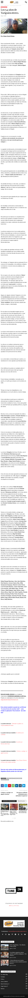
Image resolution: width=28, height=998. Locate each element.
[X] (5, 785)
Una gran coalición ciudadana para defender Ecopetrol (21, 794)
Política (2, 979)
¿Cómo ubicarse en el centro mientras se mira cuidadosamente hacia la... (18, 962)
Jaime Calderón (4, 981)
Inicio (2, 5)
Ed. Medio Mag (4, 974)
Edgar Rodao (6, 5)
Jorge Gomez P (4, 986)
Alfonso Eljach (10, 778)
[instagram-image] (4, 912)
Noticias (2, 988)
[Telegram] (23, 785)
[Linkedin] (16, 785)
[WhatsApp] (13, 785)
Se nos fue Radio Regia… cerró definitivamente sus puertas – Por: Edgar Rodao (14, 812)
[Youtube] (25, 934)
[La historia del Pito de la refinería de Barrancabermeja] (23, 807)
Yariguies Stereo (5, 779)
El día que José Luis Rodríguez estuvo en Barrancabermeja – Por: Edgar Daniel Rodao (5, 813)
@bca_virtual (14, 905)
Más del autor (21, 801)
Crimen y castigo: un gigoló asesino (7, 793)
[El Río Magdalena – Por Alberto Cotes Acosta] (5, 947)
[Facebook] (2, 785)
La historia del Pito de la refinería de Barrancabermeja (23, 811)
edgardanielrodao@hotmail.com (9, 699)
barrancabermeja (18, 778)
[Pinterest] (9, 785)
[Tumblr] (20, 785)
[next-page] (15, 818)
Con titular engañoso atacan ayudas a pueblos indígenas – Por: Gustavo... (18, 954)
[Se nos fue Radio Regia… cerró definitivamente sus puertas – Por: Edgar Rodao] (14, 807)
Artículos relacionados (9, 801)
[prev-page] (13, 818)
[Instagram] (6, 934)
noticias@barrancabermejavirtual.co (17, 931)
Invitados (3, 976)
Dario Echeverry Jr (5, 984)
